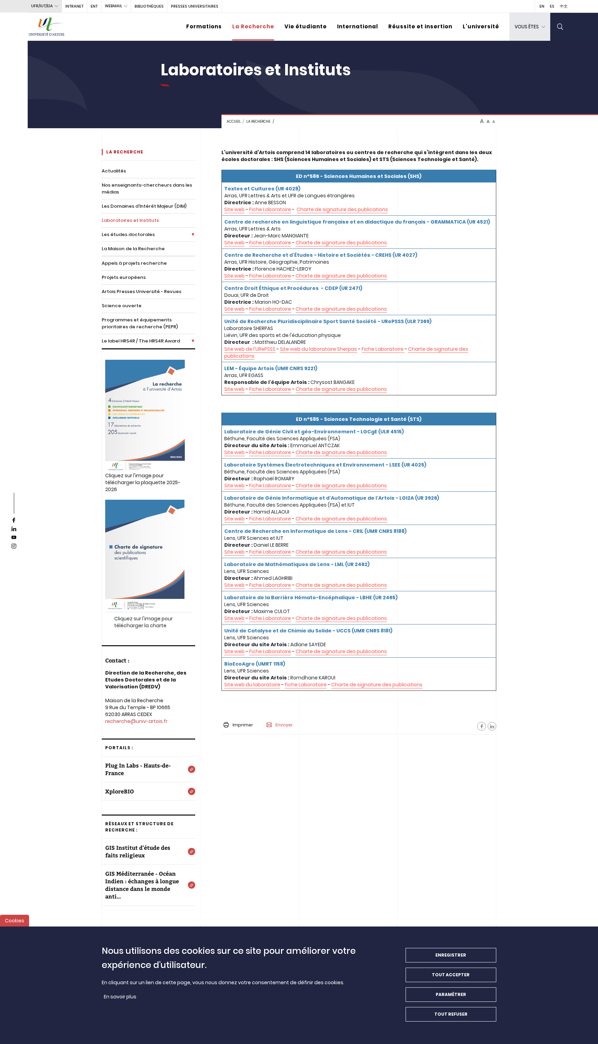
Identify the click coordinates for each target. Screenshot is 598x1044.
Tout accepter (451, 975)
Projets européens (124, 277)
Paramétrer (451, 994)
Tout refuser (451, 1014)
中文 (564, 6)
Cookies (14, 920)
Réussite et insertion (420, 26)
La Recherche (253, 26)
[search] (560, 27)
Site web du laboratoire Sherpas (318, 349)
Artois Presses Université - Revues (141, 291)
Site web (234, 209)
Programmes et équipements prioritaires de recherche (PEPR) (140, 323)
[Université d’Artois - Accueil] (47, 27)
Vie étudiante (305, 26)
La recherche (258, 121)
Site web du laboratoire (252, 684)
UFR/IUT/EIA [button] (42, 6)
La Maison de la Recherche (133, 248)
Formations (204, 26)
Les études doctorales (128, 234)
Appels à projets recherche (134, 263)
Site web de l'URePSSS (249, 349)
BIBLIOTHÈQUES (149, 6)
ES (552, 6)
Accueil (234, 121)
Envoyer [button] (284, 725)
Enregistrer (450, 955)
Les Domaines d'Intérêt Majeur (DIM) (144, 206)
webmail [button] (113, 6)
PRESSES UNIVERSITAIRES (194, 6)
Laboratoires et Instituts (130, 220)
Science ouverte (122, 305)
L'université (481, 26)
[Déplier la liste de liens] (193, 234)
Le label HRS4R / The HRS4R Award (141, 341)
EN (542, 6)
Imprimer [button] (243, 725)
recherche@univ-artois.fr (136, 721)
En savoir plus (120, 996)
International (357, 26)
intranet (74, 6)
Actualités (114, 171)
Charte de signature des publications (342, 209)
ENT (94, 6)
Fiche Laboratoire (270, 209)
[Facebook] (481, 726)
